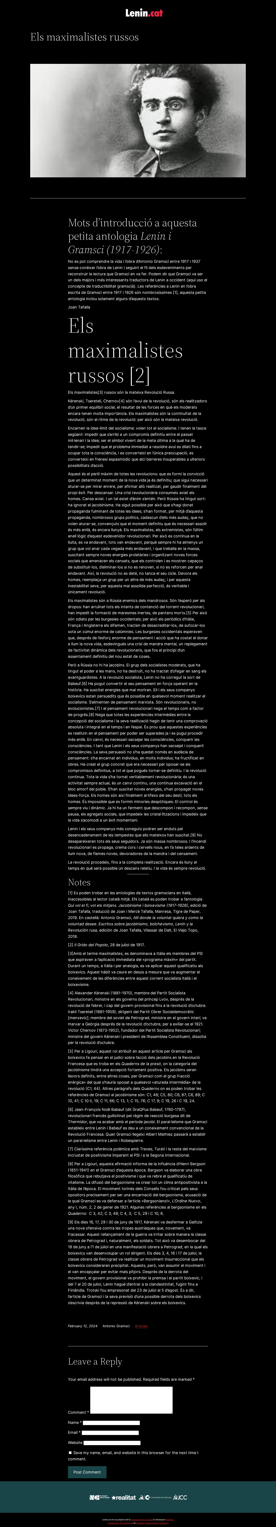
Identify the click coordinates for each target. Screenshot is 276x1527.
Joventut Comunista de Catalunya (152, 1523)
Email (74, 1432)
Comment (78, 1412)
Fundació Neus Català (141, 1519)
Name (75, 1422)
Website (75, 1442)
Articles (141, 1326)
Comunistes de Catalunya (120, 1523)
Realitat (169, 1519)
